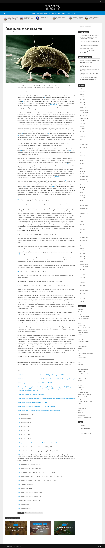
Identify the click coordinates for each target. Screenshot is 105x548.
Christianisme (56, 13)
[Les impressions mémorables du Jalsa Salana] (21, 18)
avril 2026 (82, 99)
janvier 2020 (83, 288)
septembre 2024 (84, 150)
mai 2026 (82, 97)
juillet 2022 (82, 219)
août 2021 (82, 245)
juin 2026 (82, 94)
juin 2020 (82, 280)
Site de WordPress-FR (85, 433)
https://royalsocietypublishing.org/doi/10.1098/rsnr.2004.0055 (35, 383)
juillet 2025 (82, 123)
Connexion (82, 425)
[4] (18, 387)
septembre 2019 (84, 296)
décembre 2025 (84, 110)
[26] (19, 484)
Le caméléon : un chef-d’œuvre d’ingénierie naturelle (65, 528)
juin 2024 (82, 158)
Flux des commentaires (85, 431)
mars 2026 (82, 102)
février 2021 (83, 258)
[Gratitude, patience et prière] (54, 18)
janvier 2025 (83, 139)
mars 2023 (82, 197)
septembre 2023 (84, 182)
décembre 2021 (84, 235)
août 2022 (82, 216)
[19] (19, 451)
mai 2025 (82, 128)
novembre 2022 (84, 208)
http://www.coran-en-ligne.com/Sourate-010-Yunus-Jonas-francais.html (39, 443)
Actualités (47, 13)
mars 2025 (82, 134)
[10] (19, 414)
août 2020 (82, 274)
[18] (19, 447)
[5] (18, 394)
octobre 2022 (83, 211)
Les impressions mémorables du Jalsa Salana (28, 18)
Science (12, 26)
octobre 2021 (83, 240)
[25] (19, 480)
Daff (81, 73)
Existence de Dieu (37, 524)
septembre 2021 (84, 243)
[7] (18, 402)
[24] (19, 476)
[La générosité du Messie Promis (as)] (86, 18)
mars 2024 (82, 166)
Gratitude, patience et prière (61, 18)
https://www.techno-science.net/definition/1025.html (33, 402)
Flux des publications (85, 428)
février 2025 (83, 136)
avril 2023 (82, 195)
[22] (19, 468)
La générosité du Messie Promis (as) (94, 18)
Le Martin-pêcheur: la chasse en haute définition (16, 528)
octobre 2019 (83, 293)
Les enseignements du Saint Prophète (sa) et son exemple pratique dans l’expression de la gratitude (13, 19)
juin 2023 (82, 189)
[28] (19, 254)
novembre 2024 (84, 144)
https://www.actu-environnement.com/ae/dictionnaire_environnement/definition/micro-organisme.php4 (47, 379)
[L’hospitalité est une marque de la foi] (37, 18)
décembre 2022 (84, 205)
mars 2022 (82, 229)
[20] (19, 455)
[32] (19, 508)
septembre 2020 (84, 272)
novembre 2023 (84, 176)
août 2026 (82, 89)
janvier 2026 (83, 107)
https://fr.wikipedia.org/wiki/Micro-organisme (31, 394)
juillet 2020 (82, 277)
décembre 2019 (84, 290)
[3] (18, 383)
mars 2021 (82, 256)
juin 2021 (82, 248)
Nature (7, 26)
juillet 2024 (82, 155)
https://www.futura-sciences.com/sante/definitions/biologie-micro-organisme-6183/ (41, 375)
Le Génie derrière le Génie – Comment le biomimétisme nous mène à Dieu (40, 528)
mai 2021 (82, 251)
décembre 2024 (84, 142)
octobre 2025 (83, 115)
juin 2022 (82, 221)
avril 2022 (82, 227)
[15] (19, 435)
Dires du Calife (66, 13)
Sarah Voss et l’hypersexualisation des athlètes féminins (88, 79)
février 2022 (83, 232)
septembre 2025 (84, 118)
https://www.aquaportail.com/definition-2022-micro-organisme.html (37, 406)
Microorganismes (33, 512)
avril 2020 (82, 282)
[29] (19, 496)
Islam (33, 13)
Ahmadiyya (39, 13)
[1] (18, 375)
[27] (19, 488)
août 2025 (82, 120)
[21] (19, 464)
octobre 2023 (83, 179)
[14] (19, 431)
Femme (73, 13)
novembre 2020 (84, 266)
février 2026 (83, 104)
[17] (19, 443)
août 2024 (82, 152)
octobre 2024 (83, 147)
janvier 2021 (83, 261)
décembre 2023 (84, 174)
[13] (19, 427)
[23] (19, 472)
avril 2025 (82, 131)
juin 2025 (82, 126)
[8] (18, 406)
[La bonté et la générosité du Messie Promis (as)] (70, 18)
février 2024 (83, 168)
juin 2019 (82, 301)
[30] (19, 500)
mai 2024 (82, 160)
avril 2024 (82, 163)
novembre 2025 (84, 112)
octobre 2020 (83, 269)
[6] (18, 398)
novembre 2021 (84, 237)
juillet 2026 (82, 91)
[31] (19, 504)
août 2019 (82, 298)
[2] (18, 379)
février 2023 (83, 200)
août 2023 (82, 184)
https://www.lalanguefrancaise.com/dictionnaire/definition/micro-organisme (39, 410)
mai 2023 (82, 192)
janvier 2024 (83, 171)
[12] (19, 423)
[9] (18, 410)
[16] (19, 439)
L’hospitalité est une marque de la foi (44, 18)
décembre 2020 (84, 264)
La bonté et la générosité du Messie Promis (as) (78, 18)
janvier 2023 (83, 203)
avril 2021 (82, 253)
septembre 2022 (84, 213)
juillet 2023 (82, 187)
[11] (19, 419)
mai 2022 (82, 224)
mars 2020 (82, 285)
